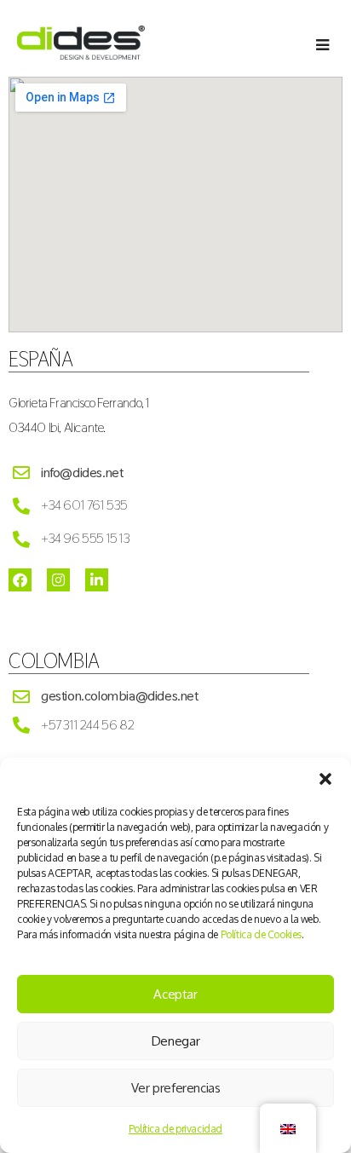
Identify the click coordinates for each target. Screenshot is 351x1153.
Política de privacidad (175, 1128)
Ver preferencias (176, 1088)
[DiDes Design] (81, 54)
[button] (325, 778)
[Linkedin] (96, 579)
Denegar (175, 1041)
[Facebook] (20, 579)
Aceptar (175, 994)
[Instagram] (58, 579)
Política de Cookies (261, 934)
